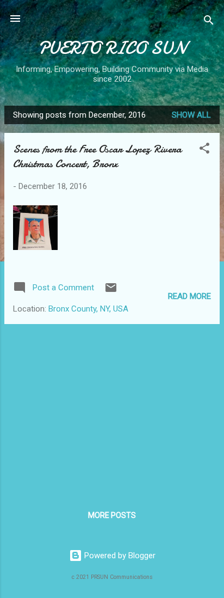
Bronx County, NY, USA (88, 309)
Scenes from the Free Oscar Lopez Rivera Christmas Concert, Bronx (97, 156)
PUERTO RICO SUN (112, 48)
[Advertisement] (112, 409)
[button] (204, 150)
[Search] (208, 22)
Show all (191, 115)
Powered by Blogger (118, 555)
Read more (189, 296)
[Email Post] (110, 291)
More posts (112, 515)
